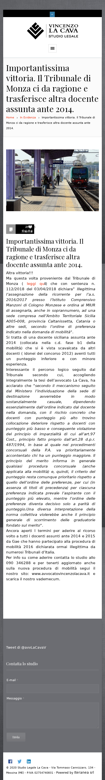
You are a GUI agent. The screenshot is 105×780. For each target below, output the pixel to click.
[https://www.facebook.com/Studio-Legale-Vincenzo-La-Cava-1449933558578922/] (10, 761)
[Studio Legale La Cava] (52, 30)
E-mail (12, 680)
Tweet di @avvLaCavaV (26, 647)
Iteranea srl (84, 772)
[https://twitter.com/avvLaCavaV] (19, 761)
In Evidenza (28, 117)
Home (10, 117)
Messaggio (15, 698)
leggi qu (35, 283)
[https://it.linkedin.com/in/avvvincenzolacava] (29, 761)
